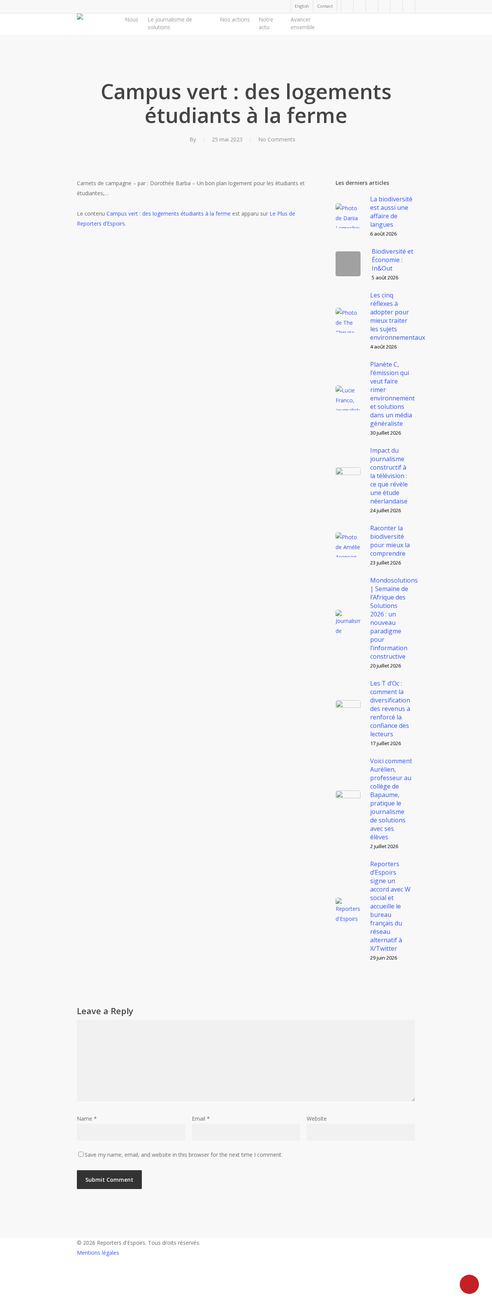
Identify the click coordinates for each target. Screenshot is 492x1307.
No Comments (276, 139)
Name (87, 1118)
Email (201, 1118)
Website (317, 1118)
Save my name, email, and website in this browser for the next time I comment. (184, 1154)
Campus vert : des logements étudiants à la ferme (168, 213)
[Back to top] (246, 1302)
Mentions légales (98, 1252)
